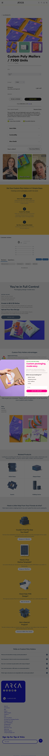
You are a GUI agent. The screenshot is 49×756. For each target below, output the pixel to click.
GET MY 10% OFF (37, 391)
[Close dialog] (47, 361)
